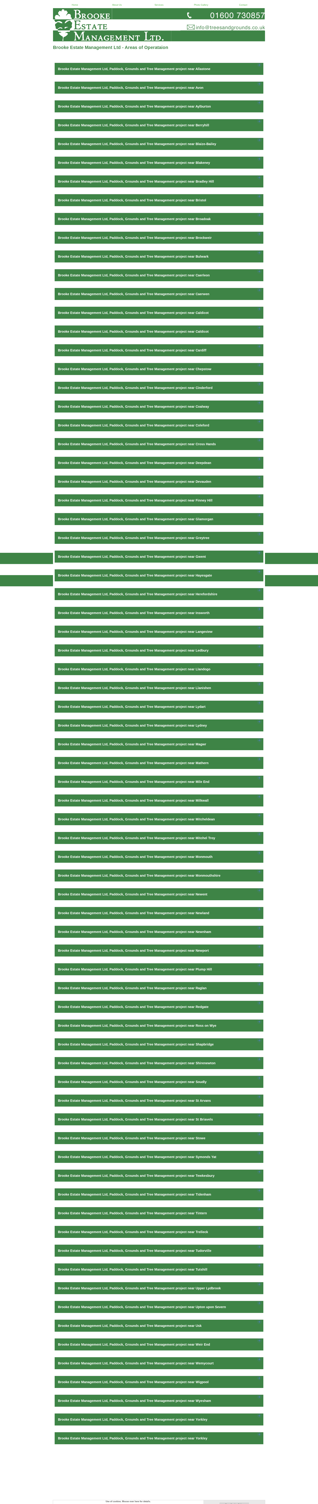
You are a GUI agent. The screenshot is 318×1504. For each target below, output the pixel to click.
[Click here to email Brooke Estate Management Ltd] (159, 25)
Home (75, 4)
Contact (243, 4)
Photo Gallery (201, 4)
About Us (117, 4)
